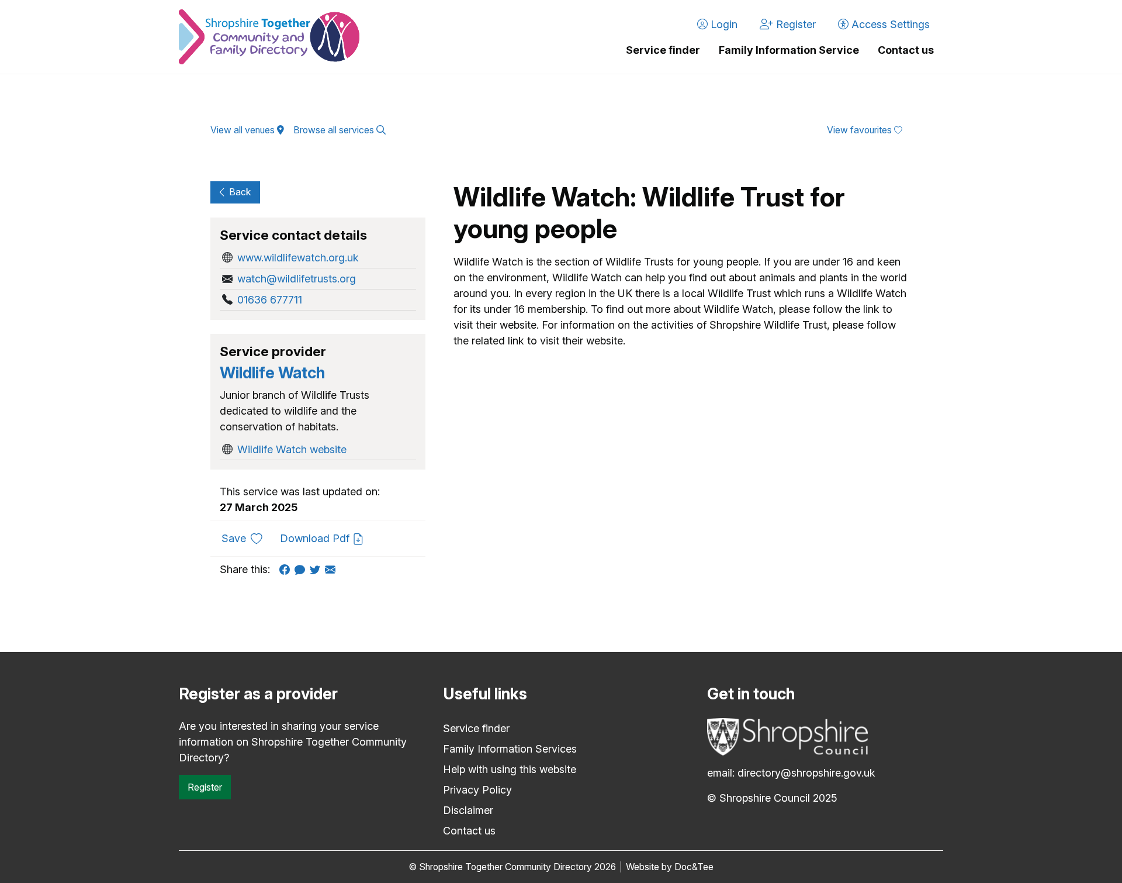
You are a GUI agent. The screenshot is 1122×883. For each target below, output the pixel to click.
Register (205, 787)
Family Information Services (510, 749)
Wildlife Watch (272, 372)
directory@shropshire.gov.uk (806, 773)
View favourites (860, 130)
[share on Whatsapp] (302, 569)
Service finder (663, 50)
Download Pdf (316, 538)
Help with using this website (509, 769)
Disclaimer (468, 810)
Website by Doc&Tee (670, 866)
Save (246, 538)
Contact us (906, 50)
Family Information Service (789, 50)
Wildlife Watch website (292, 449)
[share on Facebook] (287, 569)
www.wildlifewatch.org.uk (298, 257)
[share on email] (332, 569)
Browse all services (334, 130)
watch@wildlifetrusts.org (296, 279)
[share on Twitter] (317, 569)
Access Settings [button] (889, 24)
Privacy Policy (477, 790)
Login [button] (722, 24)
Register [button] (794, 24)
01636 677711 (269, 300)
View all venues (243, 130)
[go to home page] (269, 36)
